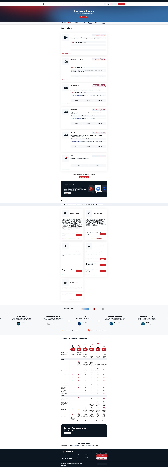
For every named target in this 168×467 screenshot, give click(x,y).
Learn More (67, 433)
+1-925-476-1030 (88, 445)
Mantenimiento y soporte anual (73, 238)
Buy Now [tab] (76, 76)
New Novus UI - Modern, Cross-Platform (84, 1)
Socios (79, 3)
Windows (64, 22)
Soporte (74, 3)
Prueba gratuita (121, 3)
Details (72, 349)
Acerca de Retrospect (86, 3)
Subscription (90, 23)
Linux (77, 22)
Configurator (103, 23)
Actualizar (63, 238)
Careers (78, 454)
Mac (70, 22)
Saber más (66, 193)
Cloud (97, 22)
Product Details (96, 35)
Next (99, 321)
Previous (69, 321)
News (77, 457)
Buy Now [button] (78, 234)
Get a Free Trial (101, 455)
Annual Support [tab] (100, 76)
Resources (69, 3)
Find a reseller (85, 16)
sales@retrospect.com (76, 445)
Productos (57, 3)
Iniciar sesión (114, 3)
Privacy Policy (63, 465)
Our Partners (87, 458)
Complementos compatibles (76, 70)
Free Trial (103, 35)
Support (87, 457)
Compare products (83, 177)
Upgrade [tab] (88, 76)
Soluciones (63, 3)
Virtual (84, 22)
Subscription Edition (65, 53)
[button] (108, 4)
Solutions (87, 454)
